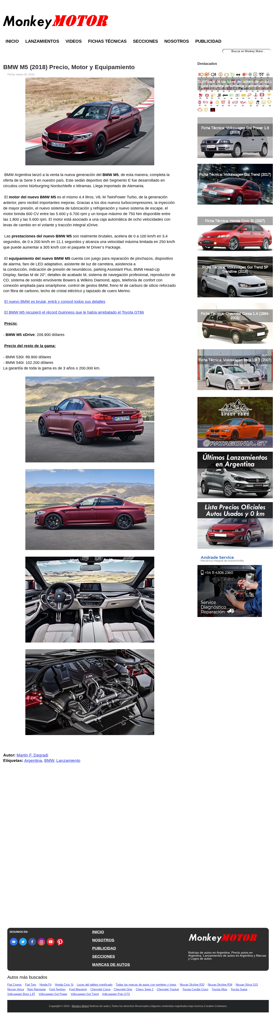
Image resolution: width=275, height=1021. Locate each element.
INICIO (98, 932)
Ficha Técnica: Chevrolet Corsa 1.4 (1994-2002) (235, 315)
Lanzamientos (42, 41)
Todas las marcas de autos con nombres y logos (146, 984)
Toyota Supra (239, 989)
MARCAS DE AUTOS (111, 964)
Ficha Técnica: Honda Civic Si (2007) (235, 221)
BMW (49, 760)
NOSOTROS (103, 940)
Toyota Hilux (219, 989)
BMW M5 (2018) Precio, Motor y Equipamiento (69, 67)
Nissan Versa (15, 989)
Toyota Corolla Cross (195, 989)
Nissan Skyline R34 (220, 984)
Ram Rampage (36, 989)
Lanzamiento (68, 760)
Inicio (12, 41)
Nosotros (176, 41)
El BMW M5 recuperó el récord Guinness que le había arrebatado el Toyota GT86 (74, 312)
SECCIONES (103, 956)
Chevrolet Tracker (168, 989)
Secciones (145, 41)
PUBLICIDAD (104, 948)
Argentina (33, 760)
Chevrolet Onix (123, 989)
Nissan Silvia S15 (247, 984)
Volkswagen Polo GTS (116, 994)
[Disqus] (91, 852)
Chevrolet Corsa (100, 989)
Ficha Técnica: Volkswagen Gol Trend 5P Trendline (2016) (235, 269)
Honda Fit (46, 984)
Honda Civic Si (64, 984)
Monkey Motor (80, 1006)
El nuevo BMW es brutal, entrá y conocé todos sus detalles (54, 301)
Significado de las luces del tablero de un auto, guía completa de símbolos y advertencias (235, 83)
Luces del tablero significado (94, 984)
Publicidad (208, 41)
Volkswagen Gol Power (53, 994)
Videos (74, 41)
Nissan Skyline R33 (192, 984)
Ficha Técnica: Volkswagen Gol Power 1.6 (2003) (235, 130)
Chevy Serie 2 (144, 989)
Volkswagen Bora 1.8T (21, 994)
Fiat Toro (30, 984)
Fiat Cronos (14, 984)
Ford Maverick (78, 989)
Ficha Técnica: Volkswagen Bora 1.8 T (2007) (235, 360)
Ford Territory (57, 989)
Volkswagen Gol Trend (85, 994)
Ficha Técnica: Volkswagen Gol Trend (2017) (235, 174)
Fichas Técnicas (107, 41)
